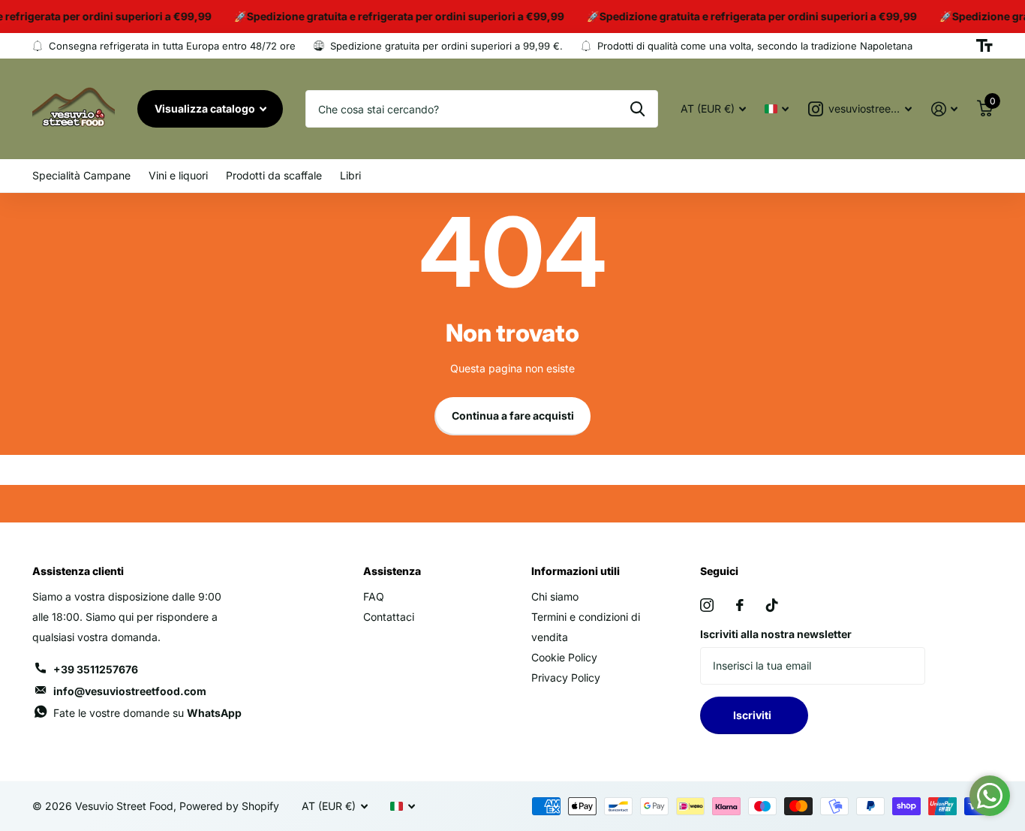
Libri (350, 175)
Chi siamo (555, 596)
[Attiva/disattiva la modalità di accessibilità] (984, 46)
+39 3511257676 (95, 669)
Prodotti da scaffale (274, 175)
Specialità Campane (81, 175)
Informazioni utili (575, 571)
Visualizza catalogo (206, 108)
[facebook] (740, 605)
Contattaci (388, 616)
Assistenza (392, 571)
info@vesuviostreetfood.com (129, 691)
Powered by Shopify (229, 805)
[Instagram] (707, 605)
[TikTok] (772, 605)
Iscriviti (754, 715)
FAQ (373, 596)
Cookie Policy (564, 657)
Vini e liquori (178, 175)
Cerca (637, 109)
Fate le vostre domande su (147, 712)
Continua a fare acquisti (513, 415)
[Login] (944, 109)
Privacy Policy (565, 677)
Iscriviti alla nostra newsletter (776, 634)
